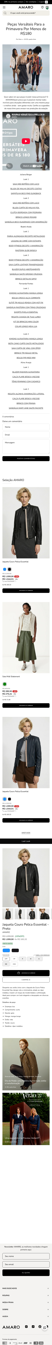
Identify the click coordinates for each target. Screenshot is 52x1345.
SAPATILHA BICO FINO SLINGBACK (26, 193)
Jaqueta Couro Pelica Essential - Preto (25, 926)
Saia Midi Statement (11, 676)
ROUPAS (5, 1295)
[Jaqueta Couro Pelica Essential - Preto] (7, 913)
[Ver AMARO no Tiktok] (33, 1326)
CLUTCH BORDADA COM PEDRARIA (26, 212)
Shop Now (26, 833)
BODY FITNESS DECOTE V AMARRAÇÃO (26, 246)
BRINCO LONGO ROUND (26, 217)
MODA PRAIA (7, 1302)
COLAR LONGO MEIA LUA (26, 326)
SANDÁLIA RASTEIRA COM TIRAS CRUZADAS (26, 307)
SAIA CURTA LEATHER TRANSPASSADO (26, 264)
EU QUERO (26, 1273)
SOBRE (5, 1309)
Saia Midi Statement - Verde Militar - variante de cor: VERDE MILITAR (26, 712)
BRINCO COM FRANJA (26, 403)
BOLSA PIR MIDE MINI (26, 358)
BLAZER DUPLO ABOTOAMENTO (26, 269)
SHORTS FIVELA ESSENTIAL (26, 312)
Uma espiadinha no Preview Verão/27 (22, 1138)
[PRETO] (9, 569)
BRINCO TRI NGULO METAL (26, 353)
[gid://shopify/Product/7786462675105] (15, 950)
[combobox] (26, 13)
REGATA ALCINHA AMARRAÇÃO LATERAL (26, 394)
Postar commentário (26, 459)
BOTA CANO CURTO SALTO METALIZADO (26, 343)
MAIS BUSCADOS (9, 1288)
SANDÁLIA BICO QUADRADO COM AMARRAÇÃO (26, 222)
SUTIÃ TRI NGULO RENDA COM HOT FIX (26, 302)
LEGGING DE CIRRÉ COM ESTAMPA (26, 241)
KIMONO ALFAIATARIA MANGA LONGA (26, 293)
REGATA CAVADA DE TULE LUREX (26, 317)
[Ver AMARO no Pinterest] (39, 1326)
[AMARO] (26, 7)
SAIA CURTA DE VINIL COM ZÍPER (26, 348)
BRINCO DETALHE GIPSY (26, 279)
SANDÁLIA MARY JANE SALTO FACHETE (26, 408)
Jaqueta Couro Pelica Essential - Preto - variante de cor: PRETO (26, 597)
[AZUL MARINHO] (4, 569)
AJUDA (5, 1316)
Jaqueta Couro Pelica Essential (15, 561)
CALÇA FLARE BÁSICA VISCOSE (26, 377)
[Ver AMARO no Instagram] (26, 1326)
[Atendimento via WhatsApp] (44, 1327)
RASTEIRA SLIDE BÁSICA (26, 250)
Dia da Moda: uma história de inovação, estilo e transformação (25, 1082)
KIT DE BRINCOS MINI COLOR (26, 321)
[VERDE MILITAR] (4, 684)
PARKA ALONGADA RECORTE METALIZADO (26, 236)
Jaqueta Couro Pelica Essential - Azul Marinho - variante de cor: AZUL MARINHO (26, 826)
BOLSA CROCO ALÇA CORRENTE (26, 298)
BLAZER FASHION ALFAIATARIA (26, 372)
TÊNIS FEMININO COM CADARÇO (26, 381)
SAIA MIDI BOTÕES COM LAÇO (26, 184)
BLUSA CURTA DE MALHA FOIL (26, 207)
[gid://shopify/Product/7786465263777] (6, 950)
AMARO (6, 932)
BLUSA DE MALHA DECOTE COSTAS (26, 188)
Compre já (26, 980)
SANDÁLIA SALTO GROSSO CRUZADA (26, 274)
